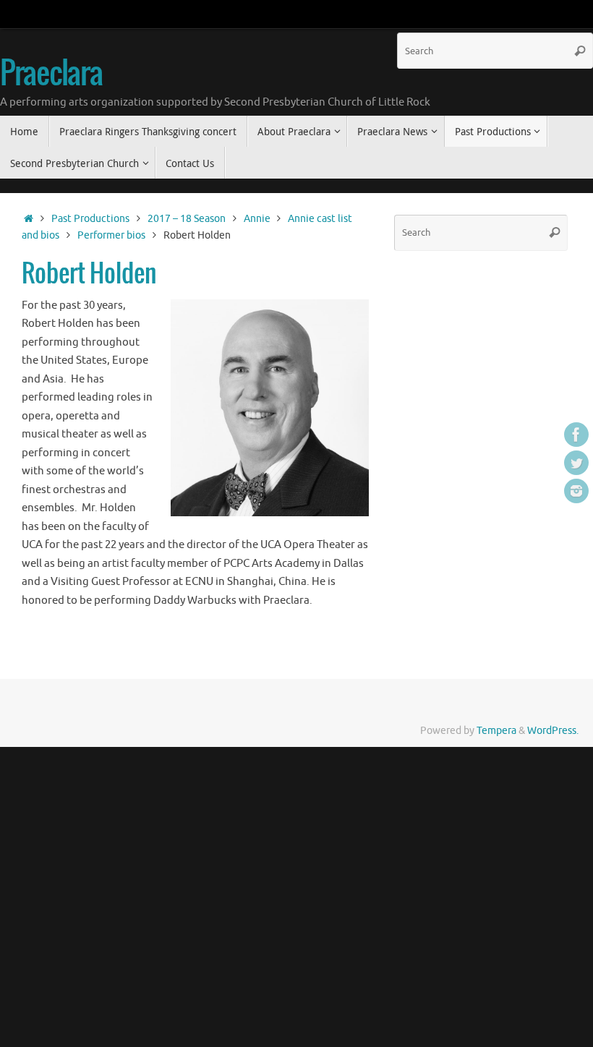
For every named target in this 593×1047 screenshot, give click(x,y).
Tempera (496, 731)
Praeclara (51, 74)
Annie (257, 219)
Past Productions (90, 219)
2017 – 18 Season (187, 219)
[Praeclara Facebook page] (576, 434)
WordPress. (553, 731)
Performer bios (111, 235)
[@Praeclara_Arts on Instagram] (576, 491)
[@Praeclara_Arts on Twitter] (576, 462)
